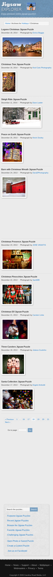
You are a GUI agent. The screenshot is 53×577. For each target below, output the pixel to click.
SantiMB (36, 280)
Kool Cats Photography (42, 68)
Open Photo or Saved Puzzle (20, 541)
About (34, 565)
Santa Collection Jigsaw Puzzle (16, 382)
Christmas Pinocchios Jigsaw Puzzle (19, 277)
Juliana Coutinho (39, 350)
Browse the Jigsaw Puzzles (19, 525)
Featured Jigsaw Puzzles (18, 516)
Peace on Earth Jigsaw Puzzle (15, 134)
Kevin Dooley (38, 138)
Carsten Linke (38, 315)
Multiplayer (45, 565)
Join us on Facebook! (17, 551)
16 (24, 419)
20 (43, 419)
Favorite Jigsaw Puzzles (18, 530)
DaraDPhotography (40, 173)
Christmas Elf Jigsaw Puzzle (15, 312)
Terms (40, 568)
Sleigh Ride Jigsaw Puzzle (14, 99)
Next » (7, 422)
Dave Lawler (38, 103)
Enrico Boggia (38, 33)
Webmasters (19, 568)
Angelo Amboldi (39, 385)
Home (8, 565)
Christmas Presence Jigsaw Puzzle (18, 242)
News (16, 565)
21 (48, 419)
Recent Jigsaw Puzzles (18, 521)
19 (38, 419)
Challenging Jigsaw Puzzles (20, 535)
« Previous (9, 419)
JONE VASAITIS (39, 245)
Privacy (31, 568)
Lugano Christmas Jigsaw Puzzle (17, 29)
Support (25, 565)
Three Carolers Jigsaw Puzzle (15, 347)
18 (33, 419)
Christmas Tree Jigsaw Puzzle (15, 64)
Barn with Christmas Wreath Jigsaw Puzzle (22, 169)
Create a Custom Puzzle (18, 546)
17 (29, 419)
